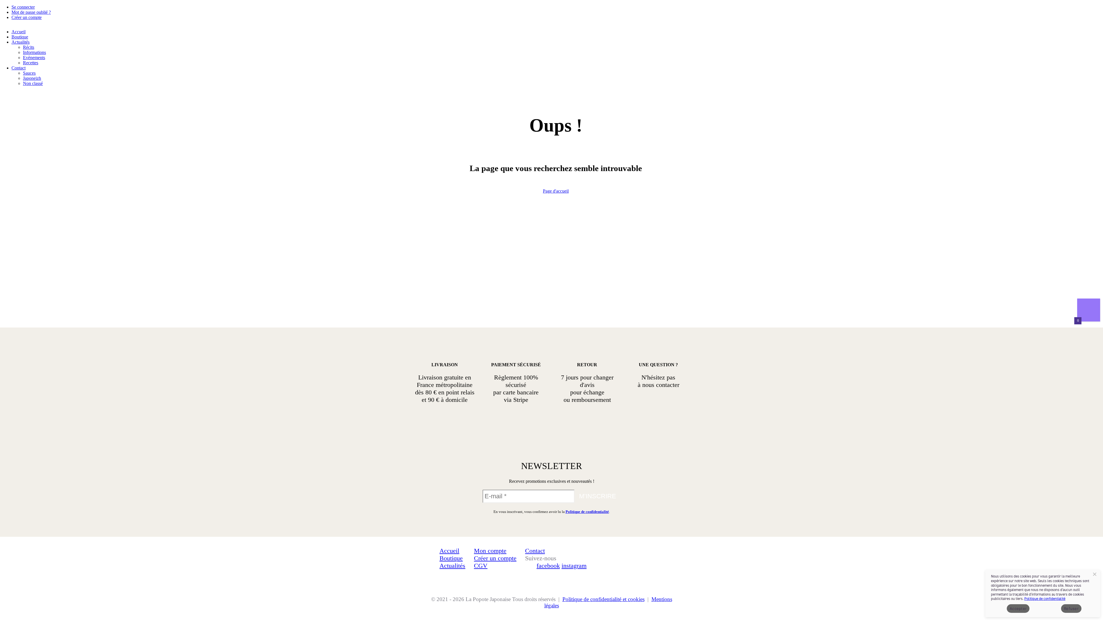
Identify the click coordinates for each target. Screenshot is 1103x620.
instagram (574, 565)
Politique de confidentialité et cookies (603, 599)
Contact (18, 67)
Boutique (19, 36)
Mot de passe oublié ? (31, 12)
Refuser (1071, 608)
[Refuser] (1094, 574)
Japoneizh (32, 78)
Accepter (1018, 608)
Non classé (33, 83)
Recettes (30, 62)
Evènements (34, 57)
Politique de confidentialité (587, 511)
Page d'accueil (556, 191)
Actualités (20, 42)
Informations (34, 52)
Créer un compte (26, 17)
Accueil (18, 31)
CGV (480, 565)
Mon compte (490, 550)
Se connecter (23, 7)
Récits (28, 47)
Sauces (29, 73)
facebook (548, 565)
